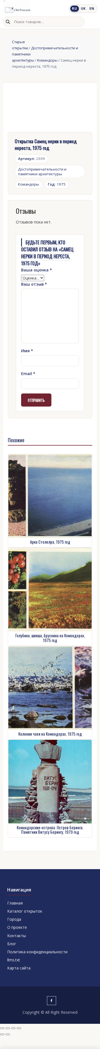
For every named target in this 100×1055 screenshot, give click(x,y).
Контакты (16, 935)
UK (83, 8)
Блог (11, 943)
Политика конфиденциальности (37, 951)
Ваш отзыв (34, 284)
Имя (27, 350)
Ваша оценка (36, 270)
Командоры (47, 60)
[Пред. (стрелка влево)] (2, 1034)
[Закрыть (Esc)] (19, 1028)
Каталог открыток (24, 911)
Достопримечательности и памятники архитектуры (42, 171)
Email (28, 373)
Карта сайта (19, 968)
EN (91, 8)
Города (14, 919)
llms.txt (13, 959)
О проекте (17, 927)
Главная (15, 903)
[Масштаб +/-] (2, 1028)
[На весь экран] (8, 1028)
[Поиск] (7, 21)
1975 (57, 184)
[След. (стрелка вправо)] (8, 1034)
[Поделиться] (13, 1028)
